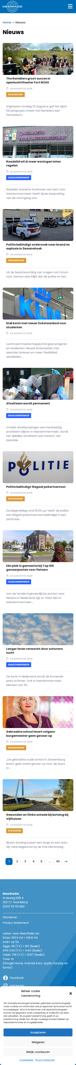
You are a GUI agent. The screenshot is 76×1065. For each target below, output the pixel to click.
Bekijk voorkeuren (38, 1052)
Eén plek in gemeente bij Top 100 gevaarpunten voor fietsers (30, 568)
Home (7, 22)
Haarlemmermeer (18, 177)
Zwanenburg (16, 747)
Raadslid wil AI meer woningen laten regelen (33, 164)
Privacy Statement (45, 1059)
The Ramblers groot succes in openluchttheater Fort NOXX (28, 80)
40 (58, 861)
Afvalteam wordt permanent (28, 403)
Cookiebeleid (26, 1059)
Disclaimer (10, 917)
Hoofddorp (15, 94)
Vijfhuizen (14, 830)
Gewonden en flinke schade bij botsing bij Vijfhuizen (37, 817)
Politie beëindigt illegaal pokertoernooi (36, 487)
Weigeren (38, 1042)
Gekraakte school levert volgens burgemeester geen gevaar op (30, 734)
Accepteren (38, 1032)
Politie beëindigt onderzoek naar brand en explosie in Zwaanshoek (38, 247)
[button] (70, 993)
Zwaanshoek (16, 260)
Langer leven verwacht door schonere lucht (34, 651)
